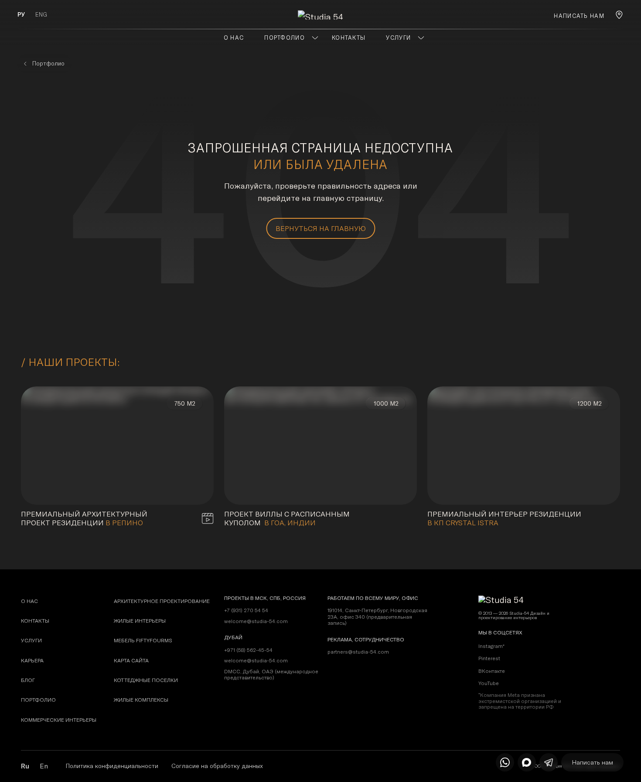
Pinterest (489, 658)
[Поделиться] (193, 484)
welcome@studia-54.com (256, 621)
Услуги (31, 640)
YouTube (488, 683)
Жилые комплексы (141, 699)
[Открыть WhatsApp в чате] (505, 762)
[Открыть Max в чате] (527, 762)
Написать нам (579, 15)
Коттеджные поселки (146, 680)
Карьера (32, 660)
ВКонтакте (491, 671)
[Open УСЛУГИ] (421, 37)
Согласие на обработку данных (217, 766)
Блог (28, 680)
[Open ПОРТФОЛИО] (315, 37)
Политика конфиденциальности (111, 766)
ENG (41, 14)
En (44, 766)
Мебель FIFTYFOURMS (143, 640)
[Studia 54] (320, 14)
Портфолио (38, 699)
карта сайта (131, 660)
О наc (29, 601)
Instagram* (491, 646)
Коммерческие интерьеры (58, 719)
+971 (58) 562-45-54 (248, 650)
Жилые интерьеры (140, 620)
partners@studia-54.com (358, 652)
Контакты (35, 620)
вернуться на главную (321, 228)
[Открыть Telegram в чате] (548, 762)
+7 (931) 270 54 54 (246, 610)
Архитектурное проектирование (162, 601)
